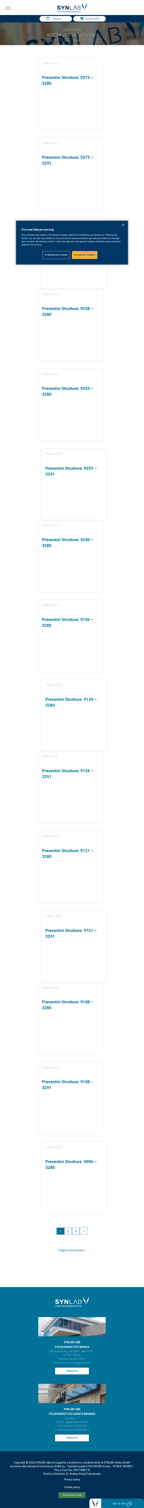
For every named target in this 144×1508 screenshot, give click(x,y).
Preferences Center (72, 1495)
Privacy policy (72, 1479)
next (83, 1231)
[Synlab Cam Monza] (72, 12)
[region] (72, 242)
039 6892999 (79, 1425)
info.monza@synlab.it (78, 1362)
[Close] (123, 225)
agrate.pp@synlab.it (78, 1429)
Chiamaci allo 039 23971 (72, 1359)
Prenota (57, 18)
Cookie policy (72, 1487)
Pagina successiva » (72, 1250)
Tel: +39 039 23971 (90, 18)
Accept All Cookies (84, 254)
